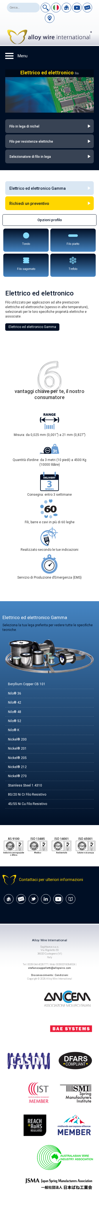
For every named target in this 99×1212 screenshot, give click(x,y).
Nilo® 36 (14, 693)
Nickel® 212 (17, 767)
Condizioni (61, 975)
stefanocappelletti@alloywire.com (49, 967)
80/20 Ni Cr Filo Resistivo (27, 794)
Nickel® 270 (17, 776)
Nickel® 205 (17, 758)
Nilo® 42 (14, 702)
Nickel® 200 (17, 739)
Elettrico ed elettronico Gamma (32, 327)
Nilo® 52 (14, 721)
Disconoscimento (42, 975)
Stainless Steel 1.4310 (25, 785)
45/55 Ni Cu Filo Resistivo (27, 804)
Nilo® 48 (14, 712)
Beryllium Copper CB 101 (26, 684)
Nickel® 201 (17, 748)
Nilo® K (13, 730)
